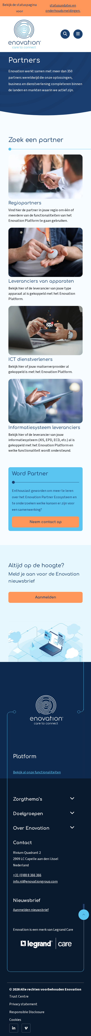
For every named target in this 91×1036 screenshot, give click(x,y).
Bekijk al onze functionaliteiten (37, 772)
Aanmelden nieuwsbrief (31, 909)
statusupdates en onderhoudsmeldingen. (63, 8)
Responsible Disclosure (26, 1012)
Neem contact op (46, 522)
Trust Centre (18, 996)
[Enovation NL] (46, 709)
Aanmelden (45, 597)
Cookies (15, 1019)
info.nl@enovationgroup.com (35, 881)
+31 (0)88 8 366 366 (27, 875)
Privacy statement (23, 1004)
